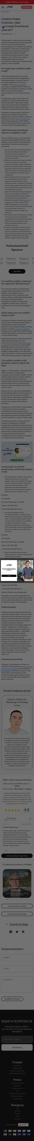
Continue (8, 575)
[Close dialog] (32, 561)
